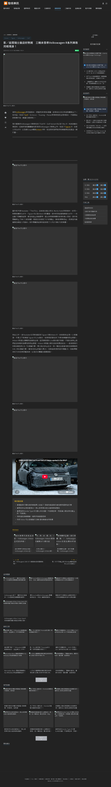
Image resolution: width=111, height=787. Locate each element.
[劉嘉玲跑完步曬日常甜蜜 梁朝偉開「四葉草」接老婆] (15, 696)
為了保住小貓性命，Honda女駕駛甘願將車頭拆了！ (41, 707)
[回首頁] (13, 3)
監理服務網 (88, 222)
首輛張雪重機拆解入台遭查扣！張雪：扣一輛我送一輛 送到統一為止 (41, 730)
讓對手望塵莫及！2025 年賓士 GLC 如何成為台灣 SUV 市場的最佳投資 (67, 648)
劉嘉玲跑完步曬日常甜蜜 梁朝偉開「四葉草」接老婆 (15, 707)
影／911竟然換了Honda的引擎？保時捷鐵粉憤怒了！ (40, 648)
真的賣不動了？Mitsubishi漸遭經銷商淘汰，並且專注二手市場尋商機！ (15, 648)
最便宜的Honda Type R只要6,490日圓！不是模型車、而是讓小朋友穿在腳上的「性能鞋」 (46, 512)
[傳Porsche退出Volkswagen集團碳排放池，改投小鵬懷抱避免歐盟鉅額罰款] (41, 585)
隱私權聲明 (58, 779)
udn (5, 34)
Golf (28, 38)
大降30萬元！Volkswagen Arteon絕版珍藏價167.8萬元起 (44, 550)
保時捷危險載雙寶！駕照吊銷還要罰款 (31, 516)
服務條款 (47, 779)
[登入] (103, 3)
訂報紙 (71, 779)
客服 (36, 779)
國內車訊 (6, 8)
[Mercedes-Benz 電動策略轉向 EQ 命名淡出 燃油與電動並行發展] (15, 661)
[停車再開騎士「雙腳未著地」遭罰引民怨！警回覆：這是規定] (67, 661)
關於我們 (77, 779)
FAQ (32, 779)
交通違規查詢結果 (90, 215)
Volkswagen (21, 38)
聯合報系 (65, 779)
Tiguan (13, 38)
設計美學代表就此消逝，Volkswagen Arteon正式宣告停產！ (23, 550)
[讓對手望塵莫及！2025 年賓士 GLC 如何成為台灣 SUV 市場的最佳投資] (67, 637)
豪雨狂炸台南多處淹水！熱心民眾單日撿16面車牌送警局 (38, 508)
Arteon (6, 38)
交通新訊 (47, 8)
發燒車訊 (9, 34)
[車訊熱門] (107, 93)
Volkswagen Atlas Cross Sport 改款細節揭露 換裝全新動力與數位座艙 (15, 619)
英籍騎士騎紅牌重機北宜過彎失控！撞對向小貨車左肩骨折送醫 (66, 707)
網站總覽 (84, 779)
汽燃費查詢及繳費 (90, 218)
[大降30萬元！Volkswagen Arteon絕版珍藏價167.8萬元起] (45, 540)
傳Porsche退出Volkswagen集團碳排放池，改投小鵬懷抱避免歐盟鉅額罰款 (41, 596)
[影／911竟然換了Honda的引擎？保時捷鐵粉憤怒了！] (41, 637)
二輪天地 (68, 8)
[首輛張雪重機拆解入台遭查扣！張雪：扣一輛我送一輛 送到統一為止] (41, 719)
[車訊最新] (107, 49)
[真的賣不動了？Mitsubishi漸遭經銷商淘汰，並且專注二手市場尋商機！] (15, 637)
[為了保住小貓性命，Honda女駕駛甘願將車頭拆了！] (41, 696)
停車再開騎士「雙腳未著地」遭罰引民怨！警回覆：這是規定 (66, 671)
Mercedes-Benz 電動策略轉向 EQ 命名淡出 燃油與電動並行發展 (15, 671)
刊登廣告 (27, 779)
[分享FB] (5, 113)
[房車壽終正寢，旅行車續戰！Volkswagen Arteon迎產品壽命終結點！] (66, 540)
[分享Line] (5, 117)
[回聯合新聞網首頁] (5, 3)
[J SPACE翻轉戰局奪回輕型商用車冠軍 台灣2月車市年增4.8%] (41, 661)
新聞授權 (41, 779)
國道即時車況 (89, 208)
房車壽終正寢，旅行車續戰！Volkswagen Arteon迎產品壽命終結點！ (65, 550)
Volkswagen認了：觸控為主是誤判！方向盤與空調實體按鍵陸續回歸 (15, 596)
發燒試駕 (17, 8)
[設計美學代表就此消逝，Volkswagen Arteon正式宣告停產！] (24, 540)
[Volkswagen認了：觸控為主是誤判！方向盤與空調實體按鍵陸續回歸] (15, 585)
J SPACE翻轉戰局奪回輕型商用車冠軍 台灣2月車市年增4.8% (40, 671)
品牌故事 (78, 8)
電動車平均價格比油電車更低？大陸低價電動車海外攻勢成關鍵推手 (66, 596)
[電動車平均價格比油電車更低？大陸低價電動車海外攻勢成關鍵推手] (67, 585)
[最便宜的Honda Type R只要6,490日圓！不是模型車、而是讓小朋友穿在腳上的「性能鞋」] (67, 719)
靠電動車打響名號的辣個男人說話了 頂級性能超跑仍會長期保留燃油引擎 (44, 505)
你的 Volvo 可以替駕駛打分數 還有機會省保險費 (35, 519)
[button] (106, 3)
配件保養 (88, 8)
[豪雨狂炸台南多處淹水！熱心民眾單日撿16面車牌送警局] (15, 719)
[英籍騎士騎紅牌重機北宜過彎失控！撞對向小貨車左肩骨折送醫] (67, 696)
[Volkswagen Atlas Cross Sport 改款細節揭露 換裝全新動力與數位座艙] (15, 608)
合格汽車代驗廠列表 (91, 211)
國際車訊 (27, 8)
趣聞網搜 (58, 8)
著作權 (52, 779)
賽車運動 (99, 8)
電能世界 (37, 8)
